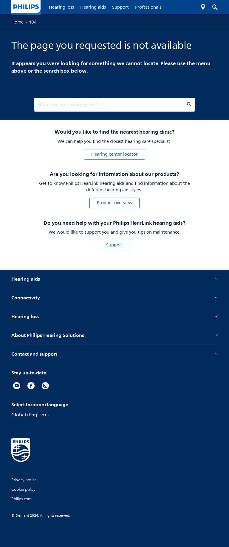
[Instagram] (45, 386)
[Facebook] (31, 386)
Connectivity (25, 297)
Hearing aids (25, 279)
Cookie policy (23, 489)
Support (114, 245)
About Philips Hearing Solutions (47, 335)
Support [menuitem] (120, 7)
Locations (203, 7)
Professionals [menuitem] (148, 7)
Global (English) (28, 415)
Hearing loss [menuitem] (61, 7)
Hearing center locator (114, 154)
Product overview (114, 203)
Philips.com (21, 499)
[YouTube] (16, 386)
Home (17, 22)
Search (212, 7)
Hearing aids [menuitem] (93, 7)
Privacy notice (24, 479)
